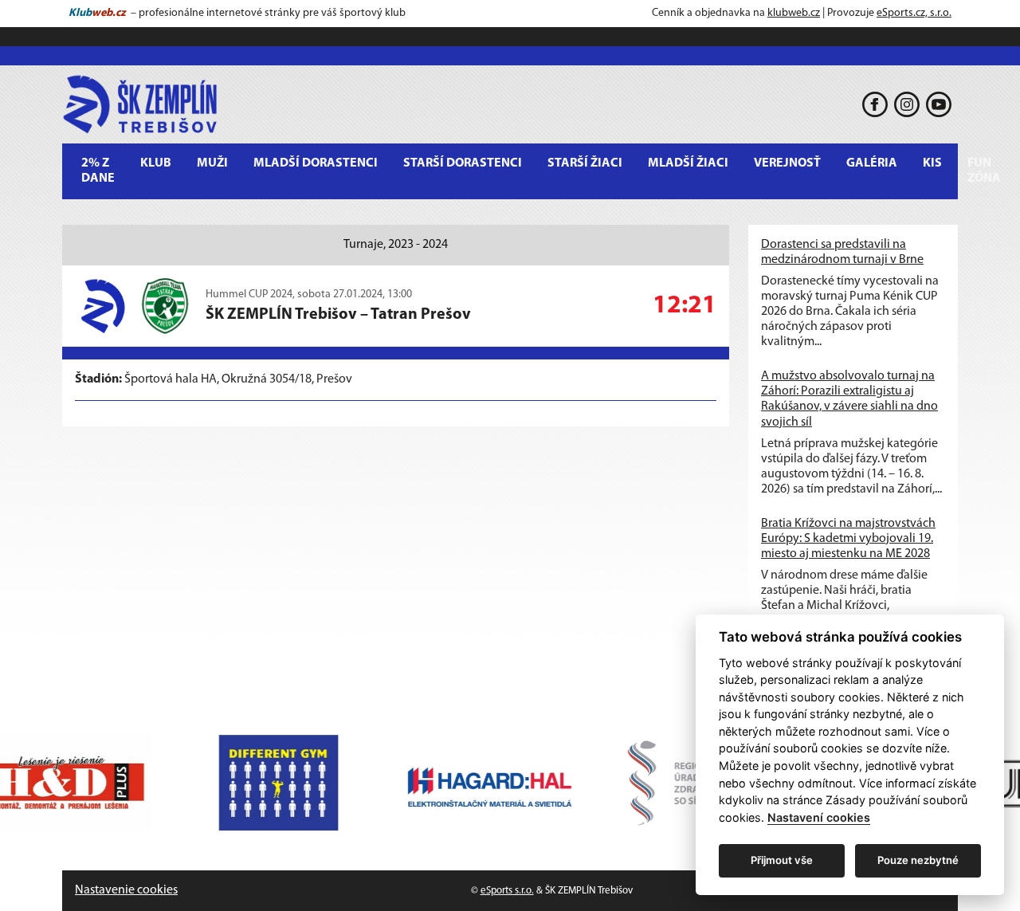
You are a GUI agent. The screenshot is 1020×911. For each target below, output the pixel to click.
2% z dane (98, 171)
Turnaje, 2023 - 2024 (395, 244)
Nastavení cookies (818, 817)
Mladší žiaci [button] (688, 163)
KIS (932, 163)
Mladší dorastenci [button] (315, 163)
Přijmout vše (782, 860)
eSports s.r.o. (507, 890)
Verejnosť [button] (787, 163)
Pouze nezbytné (918, 860)
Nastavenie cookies (126, 890)
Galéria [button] (871, 163)
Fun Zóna (984, 171)
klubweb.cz (793, 13)
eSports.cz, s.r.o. (914, 13)
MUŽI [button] (212, 163)
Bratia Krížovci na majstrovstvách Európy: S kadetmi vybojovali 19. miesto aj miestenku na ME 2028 (848, 538)
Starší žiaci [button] (584, 163)
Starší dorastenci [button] (462, 163)
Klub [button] (155, 163)
